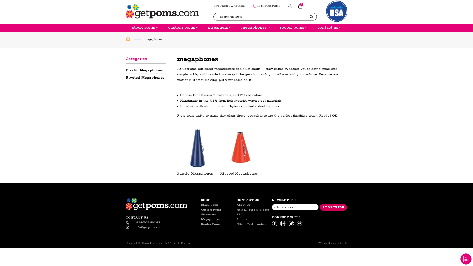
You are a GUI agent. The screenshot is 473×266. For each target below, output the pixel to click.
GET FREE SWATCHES (229, 6)
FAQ (239, 214)
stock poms (143, 27)
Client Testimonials (251, 224)
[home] (128, 39)
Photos (241, 219)
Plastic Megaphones (144, 70)
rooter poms (292, 27)
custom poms (181, 27)
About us (243, 205)
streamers (218, 27)
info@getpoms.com (148, 227)
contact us (327, 27)
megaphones (254, 27)
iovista (343, 243)
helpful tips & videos (252, 210)
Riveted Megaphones (145, 77)
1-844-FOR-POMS (268, 6)
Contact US (247, 200)
